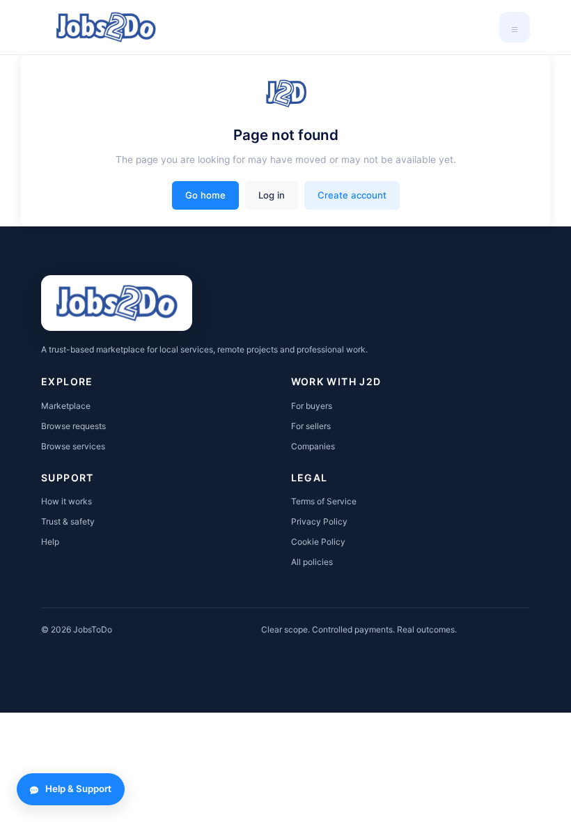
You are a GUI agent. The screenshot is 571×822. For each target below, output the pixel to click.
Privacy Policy (319, 521)
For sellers (311, 426)
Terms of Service (324, 501)
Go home (205, 195)
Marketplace (66, 406)
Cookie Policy (318, 541)
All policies (312, 562)
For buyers (311, 406)
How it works (66, 501)
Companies (313, 446)
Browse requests (73, 426)
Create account (352, 195)
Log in (271, 195)
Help (50, 541)
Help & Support (78, 788)
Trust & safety (68, 521)
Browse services (73, 446)
